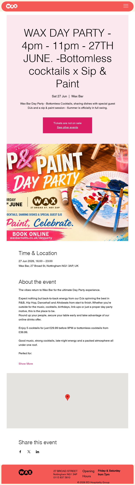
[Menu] (126, 6)
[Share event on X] (29, 451)
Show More (26, 363)
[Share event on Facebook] (20, 451)
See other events (67, 127)
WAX (11, 6)
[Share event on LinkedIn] (37, 451)
